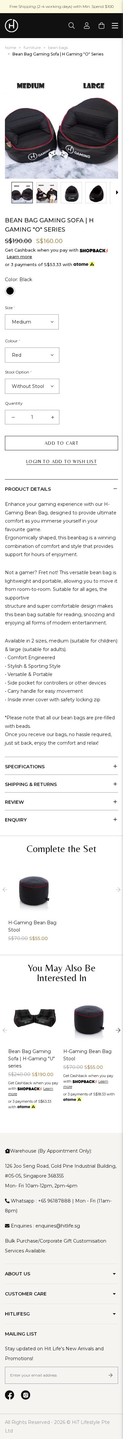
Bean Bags (58, 47)
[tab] (61, 488)
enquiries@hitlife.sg (57, 1226)
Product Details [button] (28, 489)
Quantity (14, 403)
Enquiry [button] (16, 820)
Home (10, 47)
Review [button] (14, 802)
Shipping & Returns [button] (31, 784)
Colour (12, 340)
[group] (22, 192)
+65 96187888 (54, 1201)
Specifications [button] (25, 767)
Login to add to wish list (61, 461)
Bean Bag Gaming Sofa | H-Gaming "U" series (31, 1058)
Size (10, 307)
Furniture (32, 47)
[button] (8, 192)
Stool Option (18, 372)
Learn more (19, 256)
